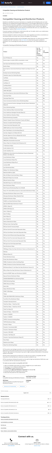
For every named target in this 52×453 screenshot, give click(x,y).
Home (22, 2)
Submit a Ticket (37, 445)
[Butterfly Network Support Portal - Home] (7, 3)
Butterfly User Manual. (21, 29)
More (30, 2)
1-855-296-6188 (11, 445)
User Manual (24, 40)
